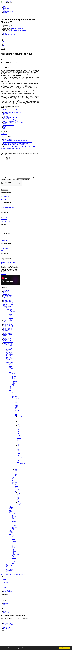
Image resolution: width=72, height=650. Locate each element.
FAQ (4, 579)
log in (2, 3)
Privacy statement (7, 591)
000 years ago (6, 128)
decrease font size (12, 30)
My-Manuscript (7, 10)
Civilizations (6, 8)
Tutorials (5, 582)
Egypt (4, 123)
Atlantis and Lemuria (8, 125)
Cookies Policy (7, 623)
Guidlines (5, 581)
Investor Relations (7, 627)
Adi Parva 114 (4, 199)
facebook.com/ (10, 574)
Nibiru (4, 126)
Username (4, 638)
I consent (64, 648)
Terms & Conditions (8, 624)
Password (4, 640)
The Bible (5, 111)
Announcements (7, 589)
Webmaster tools (7, 606)
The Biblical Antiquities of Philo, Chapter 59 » (18, 147)
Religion (5, 114)
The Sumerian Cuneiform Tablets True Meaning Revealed (17, 142)
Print (4, 32)
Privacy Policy (6, 622)
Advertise (5, 598)
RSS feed (5, 603)
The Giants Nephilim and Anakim (11, 117)
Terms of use (6, 590)
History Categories (8, 11)
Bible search (4, 251)
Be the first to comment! (9, 34)
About (4, 587)
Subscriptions (6, 625)
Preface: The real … (6, 221)
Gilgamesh (6, 118)
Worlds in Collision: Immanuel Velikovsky (13, 144)
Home (4, 6)
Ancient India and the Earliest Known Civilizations (15, 143)
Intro (4, 7)
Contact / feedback (8, 596)
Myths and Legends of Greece (10, 121)
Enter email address (6, 618)
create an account (10, 633)
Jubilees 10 (4, 240)
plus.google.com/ (25, 574)
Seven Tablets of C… (6, 210)
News (4, 611)
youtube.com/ (17, 574)
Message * (3, 177)
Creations (5, 113)
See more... (3, 274)
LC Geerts (11, 27)
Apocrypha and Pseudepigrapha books (13, 112)
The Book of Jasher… (6, 231)
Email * (32, 177)
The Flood (6, 116)
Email (4, 33)
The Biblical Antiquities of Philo (17, 28)
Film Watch (6, 612)
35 (4, 127)
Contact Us (6, 628)
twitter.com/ (3, 574)
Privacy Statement (7, 139)
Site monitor (6, 604)
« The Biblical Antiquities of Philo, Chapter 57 (22, 146)
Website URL (17, 179)
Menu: (2, 2)
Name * (14, 177)
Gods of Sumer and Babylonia (10, 120)
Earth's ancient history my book (11, 109)
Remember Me (7, 643)
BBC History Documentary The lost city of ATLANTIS (16, 140)
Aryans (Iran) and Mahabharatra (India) (13, 122)
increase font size (21, 30)
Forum (5, 12)
